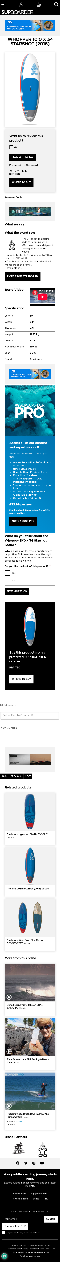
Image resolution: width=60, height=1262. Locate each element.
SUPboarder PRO (30, 1252)
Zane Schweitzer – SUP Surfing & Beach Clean (28, 1061)
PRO (46, 1199)
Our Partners (16, 1252)
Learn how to (19, 1194)
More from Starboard (22, 276)
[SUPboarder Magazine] (17, 12)
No (13, 580)
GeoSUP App (44, 1252)
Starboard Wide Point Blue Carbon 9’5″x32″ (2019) (25, 941)
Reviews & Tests (20, 1199)
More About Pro (23, 521)
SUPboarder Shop (13, 1249)
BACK (4, 776)
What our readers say (30, 1256)
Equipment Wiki (39, 1194)
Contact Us (45, 1245)
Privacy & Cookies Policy (21, 1245)
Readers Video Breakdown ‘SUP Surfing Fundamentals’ (28, 1115)
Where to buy (21, 182)
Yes (15, 147)
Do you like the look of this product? (28, 566)
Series (36, 1199)
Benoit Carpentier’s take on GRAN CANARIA (25, 1006)
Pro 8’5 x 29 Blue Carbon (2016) (28, 889)
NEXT (28, 776)
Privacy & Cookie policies (28, 1233)
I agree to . (23, 1233)
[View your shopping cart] (39, 4)
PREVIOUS (16, 776)
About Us (36, 1245)
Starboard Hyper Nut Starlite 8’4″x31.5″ (27, 836)
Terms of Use (49, 1249)
